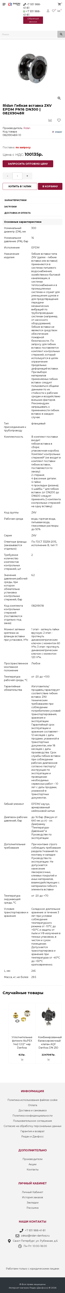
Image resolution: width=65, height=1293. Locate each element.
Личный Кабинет (32, 1192)
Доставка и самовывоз (33, 1110)
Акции (32, 1164)
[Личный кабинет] (48, 10)
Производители (32, 1159)
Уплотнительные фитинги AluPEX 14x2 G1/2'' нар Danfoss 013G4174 (22, 1039)
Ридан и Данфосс (32, 1136)
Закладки (32, 1202)
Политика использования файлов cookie (32, 1100)
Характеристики (16, 200)
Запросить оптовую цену (28, 163)
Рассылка (32, 1207)
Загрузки (10, 206)
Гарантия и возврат (32, 1131)
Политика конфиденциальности (32, 1115)
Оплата (32, 1105)
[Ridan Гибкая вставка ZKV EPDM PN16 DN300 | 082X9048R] (32, 68)
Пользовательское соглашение (32, 1120)
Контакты (32, 1169)
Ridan (26, 128)
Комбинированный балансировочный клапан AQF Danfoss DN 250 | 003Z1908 (50, 1039)
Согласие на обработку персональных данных (32, 1126)
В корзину (50, 186)
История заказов (32, 1197)
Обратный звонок (33, 20)
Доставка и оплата (17, 213)
